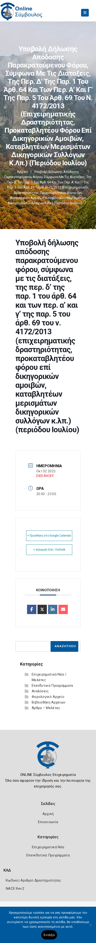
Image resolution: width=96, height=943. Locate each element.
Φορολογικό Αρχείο (48, 697)
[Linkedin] (52, 609)
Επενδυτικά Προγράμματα (52, 685)
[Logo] (48, 758)
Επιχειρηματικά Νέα (48, 847)
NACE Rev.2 (15, 888)
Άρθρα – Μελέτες (46, 708)
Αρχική (22, 172)
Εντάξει (49, 935)
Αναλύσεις (40, 691)
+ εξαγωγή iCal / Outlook (49, 549)
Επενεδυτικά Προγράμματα (48, 855)
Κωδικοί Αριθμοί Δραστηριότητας (33, 880)
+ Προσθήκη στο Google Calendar (49, 535)
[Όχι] (90, 927)
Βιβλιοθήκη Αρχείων (48, 702)
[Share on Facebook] (31, 609)
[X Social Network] (42, 609)
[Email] (63, 609)
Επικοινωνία (48, 822)
